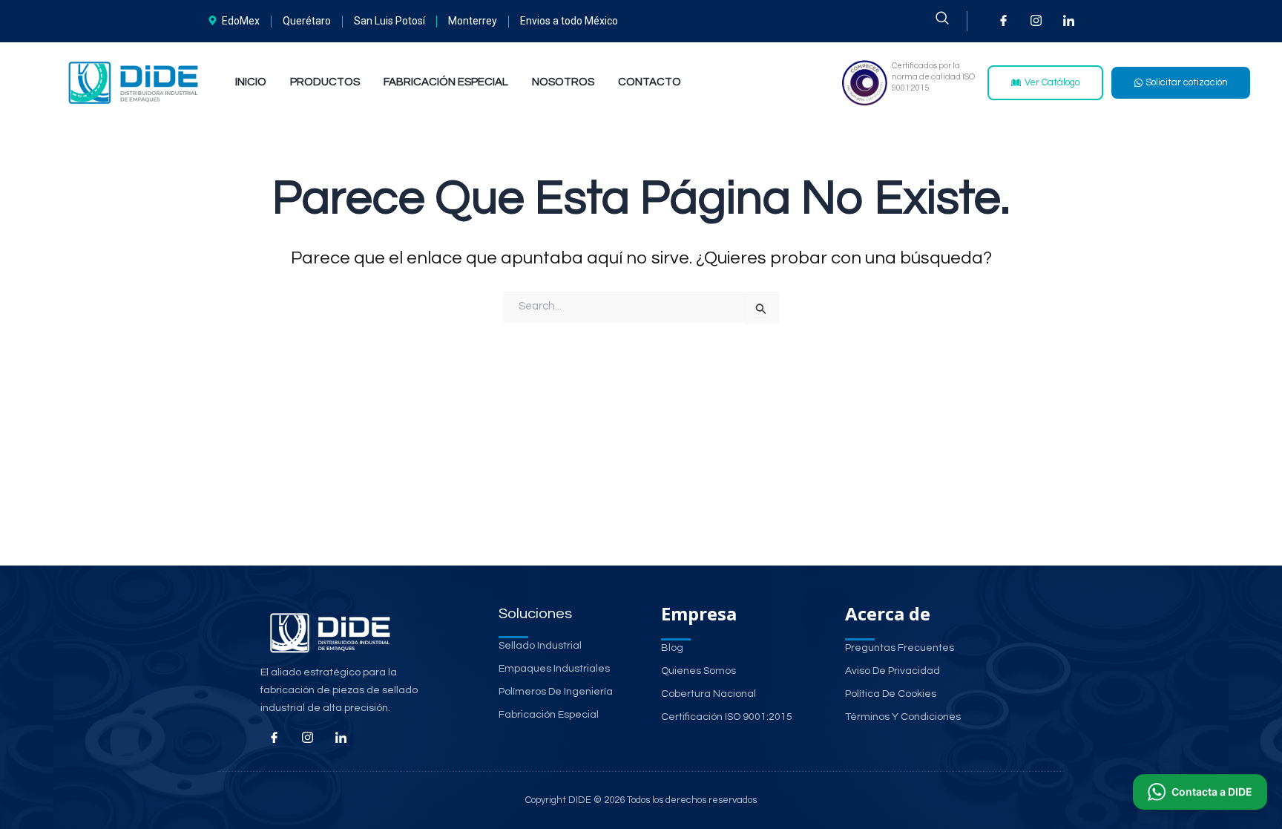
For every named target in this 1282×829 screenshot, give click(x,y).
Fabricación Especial (446, 82)
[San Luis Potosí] (392, 21)
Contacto (649, 82)
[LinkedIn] (1068, 20)
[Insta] (308, 738)
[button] (1200, 792)
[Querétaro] (309, 21)
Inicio (250, 82)
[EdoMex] (236, 21)
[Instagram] (1036, 20)
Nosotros (563, 82)
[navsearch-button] (951, 21)
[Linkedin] (341, 738)
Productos (325, 82)
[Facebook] (1003, 20)
